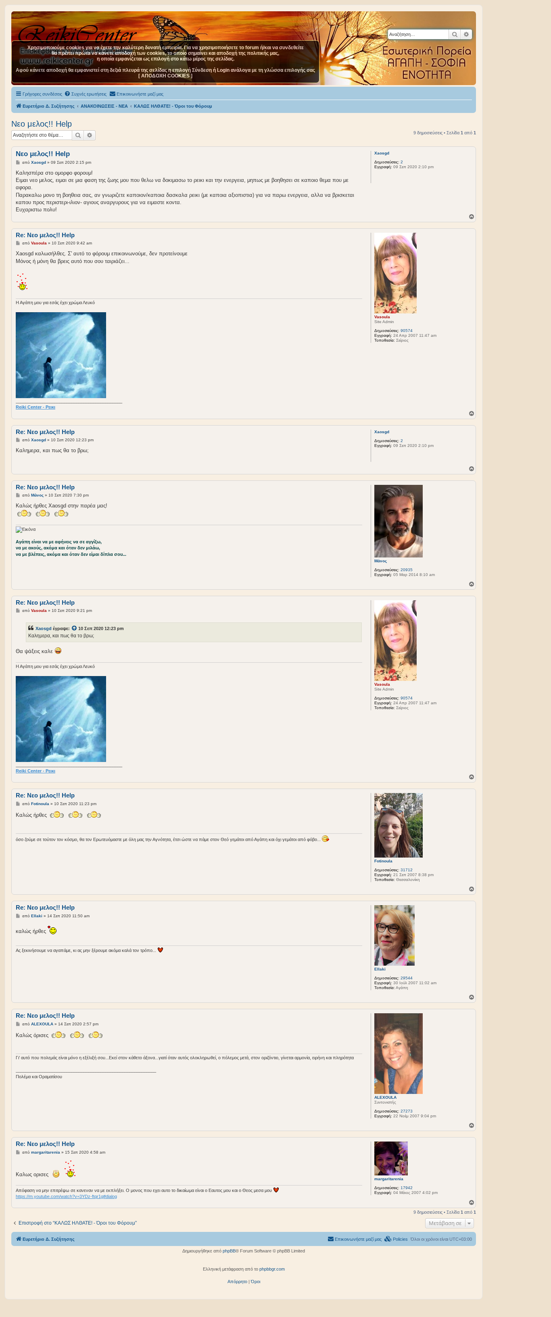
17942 (407, 1188)
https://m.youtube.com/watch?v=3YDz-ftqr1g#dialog (66, 1196)
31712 (407, 870)
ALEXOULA (385, 1097)
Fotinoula (383, 861)
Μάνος (380, 561)
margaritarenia (388, 1179)
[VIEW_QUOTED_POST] (74, 628)
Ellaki (380, 969)
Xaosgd (381, 153)
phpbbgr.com (272, 1269)
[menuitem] (85, 94)
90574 (407, 330)
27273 (407, 1111)
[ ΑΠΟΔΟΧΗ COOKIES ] (165, 76)
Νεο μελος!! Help (41, 123)
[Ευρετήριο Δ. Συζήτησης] (78, 31)
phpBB (229, 1250)
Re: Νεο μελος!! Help (45, 235)
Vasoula (382, 317)
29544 (407, 978)
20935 (407, 570)
